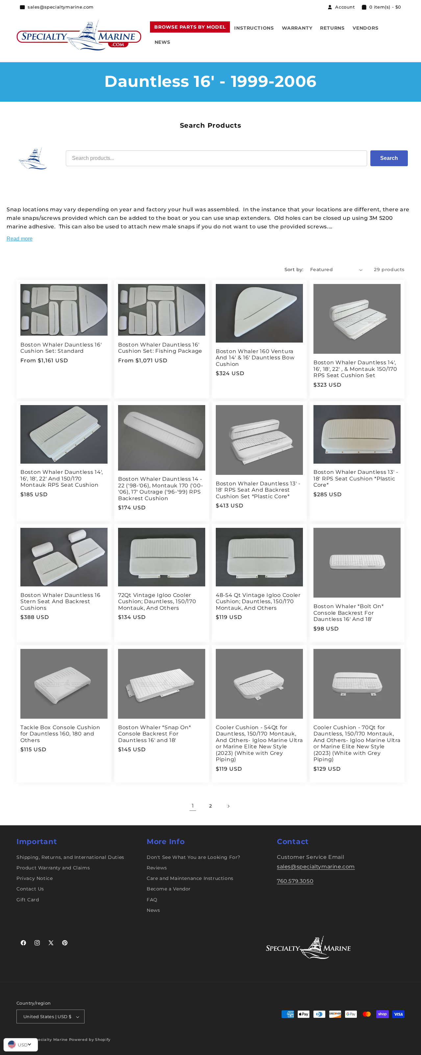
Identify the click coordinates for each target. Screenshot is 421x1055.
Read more (20, 239)
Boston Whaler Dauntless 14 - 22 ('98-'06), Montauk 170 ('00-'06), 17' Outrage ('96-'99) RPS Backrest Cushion (160, 488)
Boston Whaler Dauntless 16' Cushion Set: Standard (61, 348)
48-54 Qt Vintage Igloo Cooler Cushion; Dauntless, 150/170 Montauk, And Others (258, 601)
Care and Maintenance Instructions (190, 878)
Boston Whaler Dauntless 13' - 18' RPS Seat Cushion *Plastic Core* (355, 478)
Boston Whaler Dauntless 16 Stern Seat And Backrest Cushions (60, 601)
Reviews (157, 868)
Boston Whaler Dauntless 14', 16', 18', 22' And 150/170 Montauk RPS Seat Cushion (61, 478)
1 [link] (193, 806)
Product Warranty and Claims (53, 868)
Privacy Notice (34, 878)
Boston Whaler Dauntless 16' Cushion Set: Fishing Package (160, 348)
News (153, 910)
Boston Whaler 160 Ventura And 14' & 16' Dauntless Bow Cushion (255, 357)
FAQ (152, 900)
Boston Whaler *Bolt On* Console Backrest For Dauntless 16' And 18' (348, 612)
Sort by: (294, 269)
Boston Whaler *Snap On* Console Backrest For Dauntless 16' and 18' (154, 733)
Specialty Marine (50, 1040)
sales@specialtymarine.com (316, 866)
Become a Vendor (169, 889)
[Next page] (228, 806)
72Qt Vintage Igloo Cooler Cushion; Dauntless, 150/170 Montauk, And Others (157, 601)
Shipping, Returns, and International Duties (70, 857)
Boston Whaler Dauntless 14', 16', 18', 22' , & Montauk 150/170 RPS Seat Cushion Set (355, 368)
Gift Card (27, 900)
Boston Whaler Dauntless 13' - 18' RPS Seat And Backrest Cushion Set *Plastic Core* (258, 490)
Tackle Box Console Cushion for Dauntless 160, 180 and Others (60, 733)
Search (389, 158)
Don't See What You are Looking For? (193, 857)
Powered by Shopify (90, 1040)
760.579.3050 (295, 881)
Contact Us (30, 889)
